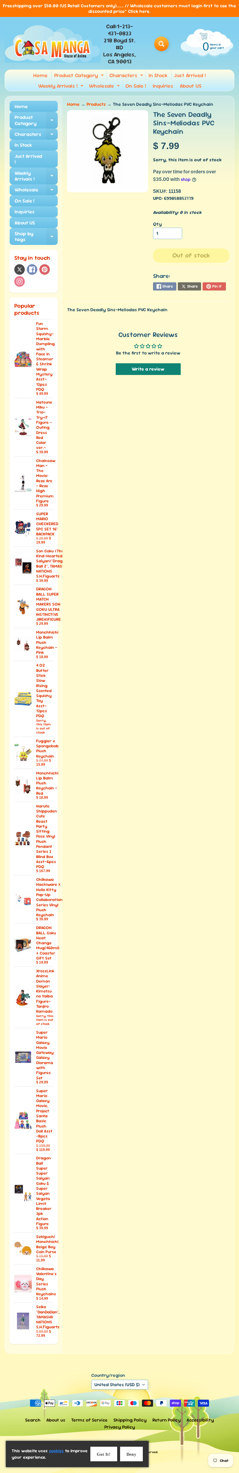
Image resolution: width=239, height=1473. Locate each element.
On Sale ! (135, 85)
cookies (56, 1450)
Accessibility (200, 1420)
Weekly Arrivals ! (61, 86)
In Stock (158, 75)
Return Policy (166, 1420)
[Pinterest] (44, 269)
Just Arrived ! (190, 75)
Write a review (148, 369)
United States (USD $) (117, 1385)
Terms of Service (89, 1420)
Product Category (79, 76)
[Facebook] (32, 269)
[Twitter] (19, 269)
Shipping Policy (130, 1420)
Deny (131, 1454)
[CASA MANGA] (53, 44)
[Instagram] (19, 281)
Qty (157, 224)
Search (33, 1420)
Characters (127, 76)
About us (55, 1420)
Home (40, 75)
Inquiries (163, 85)
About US (190, 85)
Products (96, 104)
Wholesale (105, 86)
